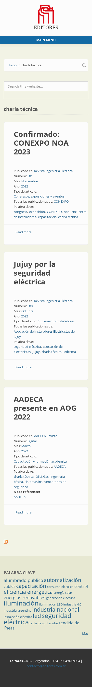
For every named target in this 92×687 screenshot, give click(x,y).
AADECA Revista (45, 436)
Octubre (27, 311)
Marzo (26, 446)
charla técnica (68, 217)
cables (9, 586)
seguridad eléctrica (27, 346)
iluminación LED (51, 604)
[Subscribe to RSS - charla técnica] (46, 542)
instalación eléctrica (18, 617)
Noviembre (29, 181)
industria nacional (55, 609)
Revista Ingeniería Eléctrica (53, 171)
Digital (32, 441)
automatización (62, 580)
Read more (23, 232)
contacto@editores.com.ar (46, 666)
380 (30, 306)
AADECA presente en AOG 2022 (45, 408)
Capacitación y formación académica (40, 461)
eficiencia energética (28, 591)
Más (85, 633)
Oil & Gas (42, 476)
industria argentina (17, 610)
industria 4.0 (72, 604)
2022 (24, 186)
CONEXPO (61, 201)
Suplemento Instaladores (56, 321)
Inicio (13, 65)
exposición (37, 212)
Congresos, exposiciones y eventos (39, 196)
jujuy (36, 351)
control (81, 586)
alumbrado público (23, 580)
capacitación (47, 217)
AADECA (60, 466)
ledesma (70, 351)
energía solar (62, 592)
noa (66, 212)
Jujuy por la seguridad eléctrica (35, 273)
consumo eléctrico (60, 586)
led (37, 616)
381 (30, 176)
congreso (20, 212)
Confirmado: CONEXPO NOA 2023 (41, 143)
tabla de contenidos (43, 623)
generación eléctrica (60, 598)
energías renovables (24, 597)
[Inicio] (46, 16)
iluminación (21, 603)
